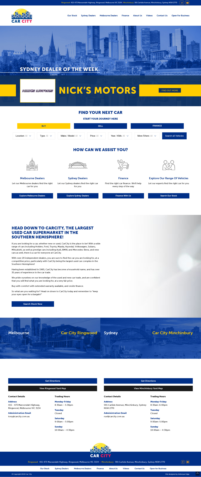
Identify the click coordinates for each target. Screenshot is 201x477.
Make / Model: (68, 136)
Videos (149, 15)
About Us (137, 15)
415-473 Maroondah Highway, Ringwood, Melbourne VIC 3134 (96, 3)
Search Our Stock (168, 195)
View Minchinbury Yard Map (148, 388)
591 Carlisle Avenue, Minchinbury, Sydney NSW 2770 (155, 3)
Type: (42, 136)
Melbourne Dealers (109, 15)
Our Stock (72, 15)
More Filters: (143, 136)
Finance (125, 15)
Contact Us (162, 15)
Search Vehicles (174, 136)
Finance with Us (123, 195)
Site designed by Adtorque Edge (177, 474)
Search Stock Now (32, 304)
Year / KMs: (116, 136)
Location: (20, 136)
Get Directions (52, 381)
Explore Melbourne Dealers (32, 195)
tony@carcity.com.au (19, 416)
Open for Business (180, 15)
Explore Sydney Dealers (78, 195)
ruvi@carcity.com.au (114, 416)
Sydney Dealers (88, 15)
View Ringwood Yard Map (53, 388)
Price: (93, 136)
